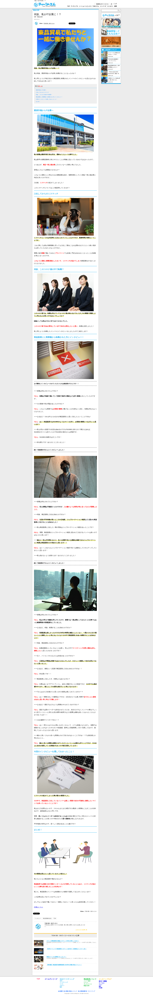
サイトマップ (91, 991)
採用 (115, 6)
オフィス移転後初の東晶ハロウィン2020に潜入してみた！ (63, 941)
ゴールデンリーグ (51, 979)
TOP (68, 6)
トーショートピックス (85, 6)
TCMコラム (96, 6)
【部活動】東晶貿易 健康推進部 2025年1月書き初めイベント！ (64, 964)
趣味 (100, 986)
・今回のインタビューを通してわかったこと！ (46, 99)
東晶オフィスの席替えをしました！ (56, 956)
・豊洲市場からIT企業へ (40, 90)
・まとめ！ (37, 101)
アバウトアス (74, 6)
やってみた (102, 983)
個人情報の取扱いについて (70, 991)
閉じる (40, 86)
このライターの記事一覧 (81, 929)
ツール (61, 983)
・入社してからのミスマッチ (42, 92)
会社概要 (60, 991)
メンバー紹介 (87, 981)
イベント (86, 982)
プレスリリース (88, 984)
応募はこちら (38, 907)
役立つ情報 (103, 981)
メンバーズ (103, 6)
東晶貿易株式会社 (47, 918)
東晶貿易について (90, 979)
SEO (61, 980)
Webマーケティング (67, 979)
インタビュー (38, 918)
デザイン (62, 985)
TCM (55, 918)
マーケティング (64, 982)
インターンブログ (105, 979)
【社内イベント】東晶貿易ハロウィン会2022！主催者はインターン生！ (67, 948)
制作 (61, 987)
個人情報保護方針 (82, 991)
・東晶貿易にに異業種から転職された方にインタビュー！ (49, 97)
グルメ (100, 984)
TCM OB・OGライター (49, 23)
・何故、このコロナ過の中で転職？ (43, 94)
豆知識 (100, 987)
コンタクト (110, 6)
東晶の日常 (36, 10)
